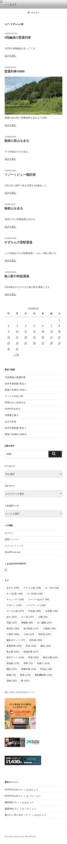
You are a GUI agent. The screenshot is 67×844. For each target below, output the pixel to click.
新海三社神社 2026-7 (15, 389)
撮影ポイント (15, 640)
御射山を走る (13, 208)
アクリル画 (32, 587)
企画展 (51, 611)
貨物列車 (28, 669)
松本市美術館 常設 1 (15, 428)
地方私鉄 (31, 628)
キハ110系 (14, 593)
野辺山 (46, 669)
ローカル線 (15, 611)
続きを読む (10, 55)
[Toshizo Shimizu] (6, 570)
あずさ (12, 587)
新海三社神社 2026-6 (15, 434)
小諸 (28, 634)
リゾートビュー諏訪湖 (20, 174)
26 (34, 343)
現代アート (15, 657)
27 (43, 343)
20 (43, 337)
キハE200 (35, 593)
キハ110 (52, 587)
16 (8, 337)
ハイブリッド (36, 605)
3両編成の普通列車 (17, 37)
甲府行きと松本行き (15, 402)
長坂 (25, 675)
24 (17, 343)
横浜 (45, 645)
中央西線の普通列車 (15, 377)
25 (25, 343)
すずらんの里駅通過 (18, 242)
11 (25, 331)
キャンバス (15, 599)
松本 (31, 645)
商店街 (12, 628)
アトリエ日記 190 (14, 396)
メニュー (35, 12)
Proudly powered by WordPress (20, 836)
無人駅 (12, 651)
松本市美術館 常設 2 (15, 383)
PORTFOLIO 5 (12, 409)
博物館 (27, 622)
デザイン (14, 605)
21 (51, 337)
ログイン (9, 533)
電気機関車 (43, 675)
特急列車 (31, 651)
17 (17, 337)
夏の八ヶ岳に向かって (16, 815)
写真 (11, 622)
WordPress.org (12, 552)
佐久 (11, 617)
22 (59, 337)
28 (51, 343)
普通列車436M (14, 71)
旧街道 (35, 640)
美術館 (12, 663)
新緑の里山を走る (16, 140)
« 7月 (16, 355)
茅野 (28, 663)
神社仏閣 (50, 657)
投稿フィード (12, 539)
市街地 (44, 634)
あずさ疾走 (10, 421)
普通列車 (14, 645)
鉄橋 (11, 675)
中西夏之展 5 (11, 415)
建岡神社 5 (10, 802)
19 (34, 337)
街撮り (43, 663)
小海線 (49, 628)
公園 (42, 617)
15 (59, 331)
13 (43, 331)
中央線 (34, 611)
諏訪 (11, 669)
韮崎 (11, 680)
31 (17, 349)
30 (8, 349)
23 (8, 343)
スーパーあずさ (38, 599)
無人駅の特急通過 (16, 276)
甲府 (33, 657)
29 (59, 343)
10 (17, 331)
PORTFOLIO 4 (12, 789)
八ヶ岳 (27, 617)
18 (25, 337)
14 (51, 331)
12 (34, 331)
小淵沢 (12, 634)
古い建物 (44, 622)
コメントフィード (14, 545)
